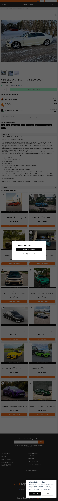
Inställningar (48, 493)
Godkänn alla (35, 493)
